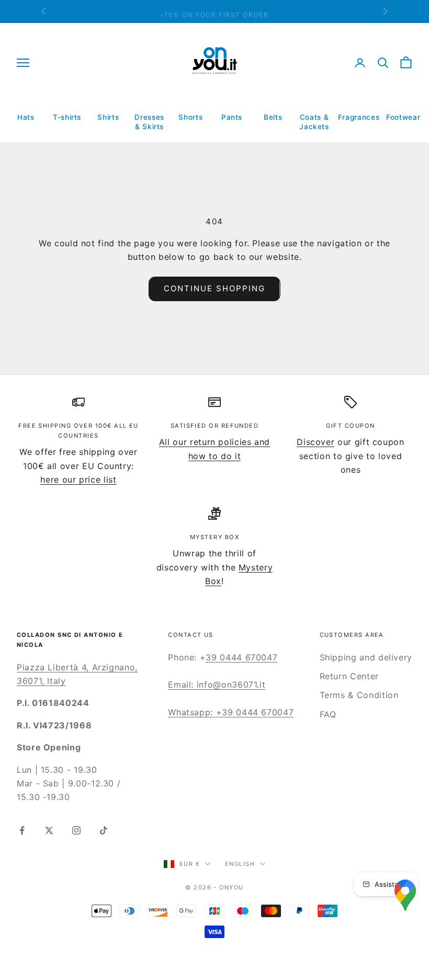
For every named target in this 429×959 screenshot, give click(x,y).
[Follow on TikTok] (103, 830)
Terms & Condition (359, 695)
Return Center (349, 676)
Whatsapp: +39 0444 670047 (230, 712)
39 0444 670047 (241, 657)
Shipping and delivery (366, 657)
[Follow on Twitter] (49, 830)
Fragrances (358, 117)
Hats (26, 117)
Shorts (190, 117)
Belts (273, 117)
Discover (315, 442)
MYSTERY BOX (214, 537)
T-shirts (67, 117)
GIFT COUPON (350, 425)
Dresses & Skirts (149, 122)
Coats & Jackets (314, 122)
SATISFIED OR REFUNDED (215, 425)
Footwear (403, 117)
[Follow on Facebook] (22, 830)
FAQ (328, 714)
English (240, 863)
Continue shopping (214, 288)
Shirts (108, 117)
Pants (231, 117)
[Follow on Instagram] (76, 830)
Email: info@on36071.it (216, 684)
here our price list (78, 479)
